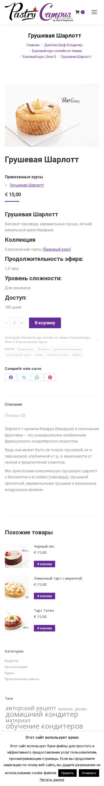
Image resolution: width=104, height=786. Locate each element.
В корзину (45, 322)
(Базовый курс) (57, 249)
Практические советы (22, 679)
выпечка (65, 708)
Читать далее (52, 780)
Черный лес (44, 546)
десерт (81, 708)
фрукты (77, 354)
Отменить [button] (89, 773)
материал (18, 720)
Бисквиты (44, 349)
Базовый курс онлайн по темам (45, 337)
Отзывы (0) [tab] (15, 415)
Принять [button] (67, 773)
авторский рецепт (31, 708)
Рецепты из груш (57, 354)
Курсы (9, 673)
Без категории (16, 667)
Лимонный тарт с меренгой (58, 578)
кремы (39, 354)
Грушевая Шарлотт (27, 185)
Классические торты (31, 342)
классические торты (19, 354)
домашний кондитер (42, 714)
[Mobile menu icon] (94, 12)
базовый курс (25, 349)
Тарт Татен (44, 610)
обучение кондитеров (44, 726)
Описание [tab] (13, 404)
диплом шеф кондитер (68, 349)
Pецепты (12, 661)
